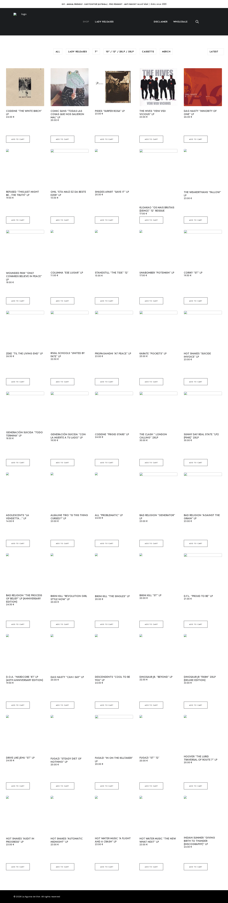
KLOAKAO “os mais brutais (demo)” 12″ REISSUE (156, 209)
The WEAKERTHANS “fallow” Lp (202, 193)
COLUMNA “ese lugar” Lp (67, 272)
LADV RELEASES (104, 21)
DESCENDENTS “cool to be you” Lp (112, 678)
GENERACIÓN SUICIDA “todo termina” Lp (24, 434)
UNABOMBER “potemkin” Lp (156, 272)
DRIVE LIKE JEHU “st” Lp (20, 757)
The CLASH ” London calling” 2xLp (153, 436)
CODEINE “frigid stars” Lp (112, 434)
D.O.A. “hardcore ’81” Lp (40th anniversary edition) (24, 678)
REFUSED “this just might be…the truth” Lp (22, 193)
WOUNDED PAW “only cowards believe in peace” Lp (24, 276)
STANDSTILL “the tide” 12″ (111, 272)
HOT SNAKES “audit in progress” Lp (20, 840)
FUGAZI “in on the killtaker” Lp (114, 759)
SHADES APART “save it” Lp (112, 192)
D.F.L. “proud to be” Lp (198, 596)
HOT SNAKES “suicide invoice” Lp (197, 355)
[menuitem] (86, 21)
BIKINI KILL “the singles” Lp (112, 596)
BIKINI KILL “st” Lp (150, 595)
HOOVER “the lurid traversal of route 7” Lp (200, 758)
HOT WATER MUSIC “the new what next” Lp (157, 840)
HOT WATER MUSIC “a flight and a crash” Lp (113, 840)
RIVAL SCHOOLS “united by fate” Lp (68, 354)
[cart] (212, 22)
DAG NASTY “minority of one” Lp (200, 112)
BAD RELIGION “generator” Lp (157, 516)
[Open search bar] (197, 21)
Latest (214, 51)
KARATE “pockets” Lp (153, 353)
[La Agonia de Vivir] (22, 22)
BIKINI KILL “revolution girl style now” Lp (69, 597)
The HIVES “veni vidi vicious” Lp (152, 112)
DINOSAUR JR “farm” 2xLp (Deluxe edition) (200, 678)
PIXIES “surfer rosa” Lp (110, 111)
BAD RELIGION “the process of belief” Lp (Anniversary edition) (24, 598)
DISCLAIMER (161, 21)
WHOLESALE (180, 21)
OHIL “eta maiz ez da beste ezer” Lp (68, 193)
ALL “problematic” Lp (109, 515)
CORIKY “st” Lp (193, 272)
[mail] (213, 897)
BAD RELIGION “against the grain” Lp (202, 516)
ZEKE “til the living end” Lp (24, 353)
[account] (205, 22)
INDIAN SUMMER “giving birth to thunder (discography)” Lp (199, 841)
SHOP (86, 21)
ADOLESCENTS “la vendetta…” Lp (17, 516)
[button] (25, 87)
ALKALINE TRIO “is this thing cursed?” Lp (69, 516)
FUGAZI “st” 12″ (149, 757)
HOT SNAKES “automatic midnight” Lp (67, 840)
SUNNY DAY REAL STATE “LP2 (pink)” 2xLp (201, 436)
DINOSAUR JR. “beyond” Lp (155, 677)
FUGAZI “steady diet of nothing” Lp (66, 760)
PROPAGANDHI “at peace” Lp (113, 353)
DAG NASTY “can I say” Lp (67, 677)
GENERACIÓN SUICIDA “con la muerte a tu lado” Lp (68, 436)
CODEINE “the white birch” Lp (24, 112)
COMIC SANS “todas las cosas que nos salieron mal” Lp (67, 114)
